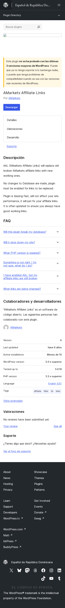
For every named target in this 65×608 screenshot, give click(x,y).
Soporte (12, 146)
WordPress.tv (13, 518)
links (58, 391)
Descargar (12, 107)
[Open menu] (59, 5)
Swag (39, 518)
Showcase (40, 472)
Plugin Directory (12, 15)
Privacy (7, 489)
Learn (6, 500)
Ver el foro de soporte (17, 451)
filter (46, 391)
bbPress (10, 541)
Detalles (12, 120)
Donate (40, 512)
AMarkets (14, 98)
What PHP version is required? (21, 253)
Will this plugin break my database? (24, 231)
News (6, 478)
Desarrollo (13, 137)
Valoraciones (14, 129)
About (7, 472)
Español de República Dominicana (32, 562)
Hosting (8, 483)
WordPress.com (14, 529)
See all (58, 426)
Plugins (38, 483)
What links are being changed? (22, 288)
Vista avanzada (12, 400)
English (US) (55, 383)
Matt (8, 535)
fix (52, 391)
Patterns (39, 489)
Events (38, 506)
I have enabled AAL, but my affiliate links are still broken (20, 277)
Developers (10, 512)
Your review (10, 426)
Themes (39, 478)
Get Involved (42, 500)
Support (8, 506)
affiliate (37, 391)
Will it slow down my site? (19, 242)
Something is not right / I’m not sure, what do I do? (19, 264)
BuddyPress (12, 547)
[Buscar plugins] (38, 27)
